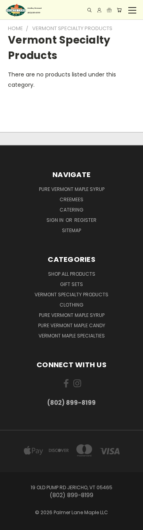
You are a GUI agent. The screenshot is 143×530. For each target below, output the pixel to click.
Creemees (71, 199)
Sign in (55, 220)
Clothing (71, 304)
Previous (12, 522)
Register (85, 220)
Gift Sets (71, 284)
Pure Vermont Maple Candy (71, 325)
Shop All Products (71, 274)
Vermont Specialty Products (71, 294)
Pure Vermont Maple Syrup (71, 189)
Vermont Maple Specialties (72, 335)
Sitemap (71, 230)
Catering (71, 209)
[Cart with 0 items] (119, 10)
